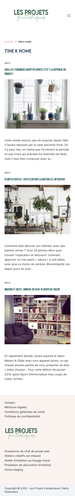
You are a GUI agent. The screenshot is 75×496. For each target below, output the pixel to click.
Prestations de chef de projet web (27, 451)
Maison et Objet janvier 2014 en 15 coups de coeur (32, 289)
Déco (8, 63)
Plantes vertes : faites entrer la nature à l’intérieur (35, 179)
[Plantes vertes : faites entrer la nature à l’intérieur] (37, 209)
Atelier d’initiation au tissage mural (27, 460)
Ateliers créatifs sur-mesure (23, 455)
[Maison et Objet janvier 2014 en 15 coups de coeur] (37, 319)
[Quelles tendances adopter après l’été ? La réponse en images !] (37, 104)
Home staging (14, 469)
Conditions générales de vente (25, 412)
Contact (10, 402)
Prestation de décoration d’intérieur (28, 465)
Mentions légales (16, 407)
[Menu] (68, 15)
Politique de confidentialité (22, 416)
